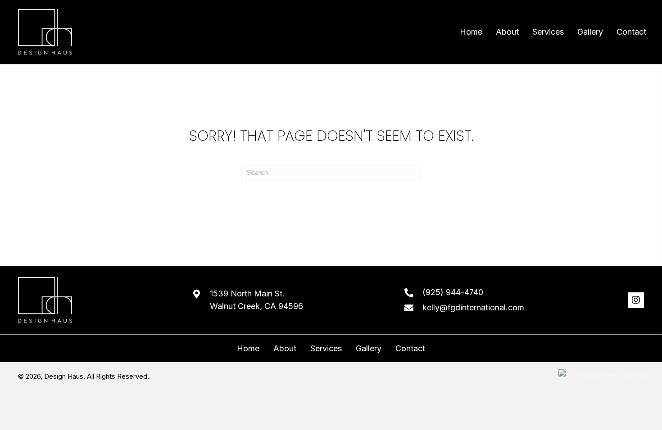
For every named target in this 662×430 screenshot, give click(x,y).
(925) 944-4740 (452, 292)
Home (248, 349)
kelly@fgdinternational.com (473, 307)
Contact (410, 349)
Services (326, 349)
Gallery (368, 349)
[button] (636, 300)
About (284, 349)
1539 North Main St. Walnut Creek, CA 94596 (256, 300)
